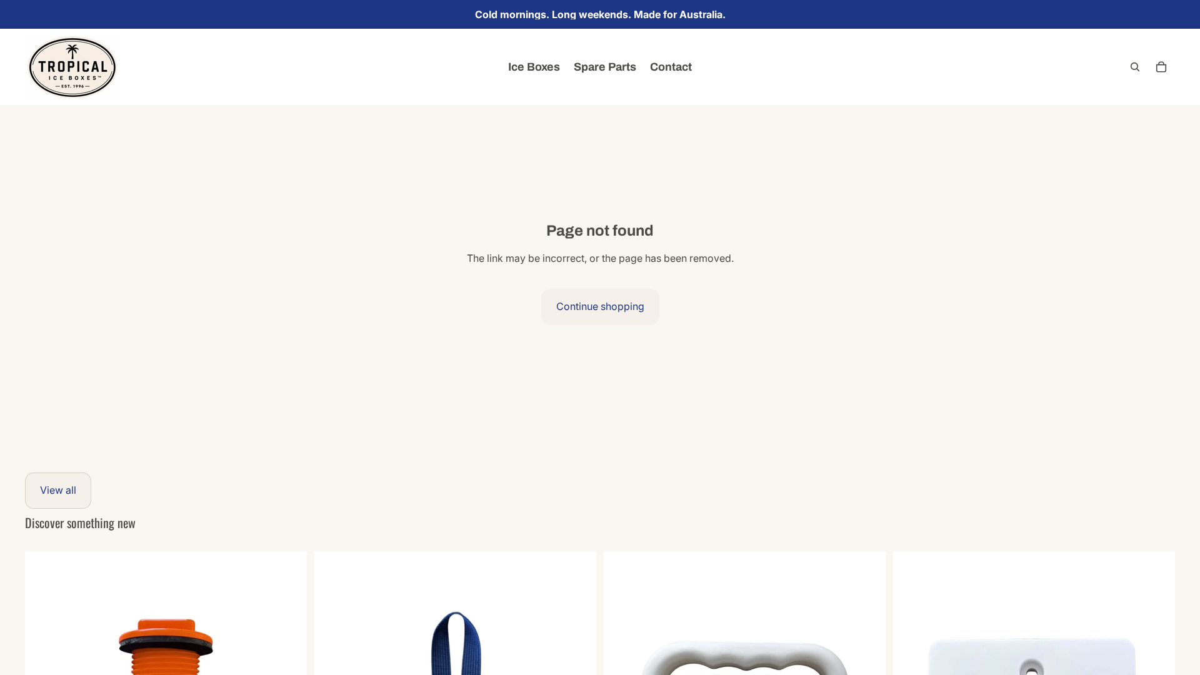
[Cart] (1161, 67)
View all (58, 490)
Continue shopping (600, 306)
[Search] (1135, 67)
